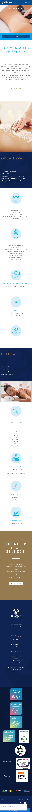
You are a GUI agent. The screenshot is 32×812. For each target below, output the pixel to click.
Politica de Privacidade (15, 665)
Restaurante (16, 644)
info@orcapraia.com (16, 631)
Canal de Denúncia (16, 672)
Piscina (16, 642)
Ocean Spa (16, 649)
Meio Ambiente (16, 651)
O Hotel (16, 639)
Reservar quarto (16, 660)
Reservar (16, 36)
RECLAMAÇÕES (16, 669)
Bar (16, 646)
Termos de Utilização (16, 667)
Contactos (16, 662)
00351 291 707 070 (16, 629)
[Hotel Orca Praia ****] (7, 2)
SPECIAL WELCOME (16, 583)
